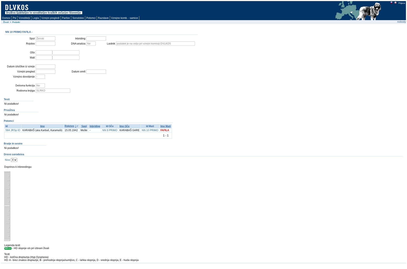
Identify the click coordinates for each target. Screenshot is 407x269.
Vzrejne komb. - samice (124, 18)
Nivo (7, 159)
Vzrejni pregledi (50, 18)
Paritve (66, 18)
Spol (84, 126)
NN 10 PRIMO (150, 130)
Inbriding (95, 126)
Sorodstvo (78, 18)
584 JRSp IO (13, 130)
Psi (14, 18)
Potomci (91, 18)
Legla (35, 18)
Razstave (103, 18)
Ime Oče (125, 126)
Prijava (402, 3)
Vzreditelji (24, 18)
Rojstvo (69, 126)
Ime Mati (165, 126)
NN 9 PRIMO (109, 130)
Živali (6, 22)
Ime (42, 126)
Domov (6, 18)
